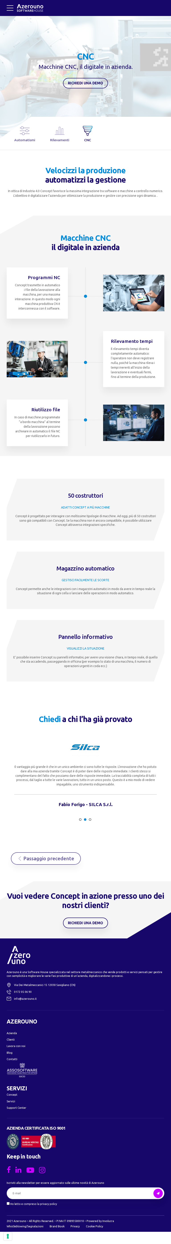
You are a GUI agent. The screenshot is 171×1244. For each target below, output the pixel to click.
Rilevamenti (59, 140)
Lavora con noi (16, 1046)
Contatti (12, 1059)
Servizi (11, 1101)
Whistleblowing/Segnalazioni (25, 1226)
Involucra (108, 1221)
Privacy (75, 1226)
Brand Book (57, 1226)
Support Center (16, 1107)
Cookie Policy (94, 1226)
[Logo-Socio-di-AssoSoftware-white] (22, 1070)
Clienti (11, 1039)
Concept (12, 1094)
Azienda (12, 1033)
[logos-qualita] (31, 1142)
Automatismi (24, 140)
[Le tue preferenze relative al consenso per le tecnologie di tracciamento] (8, 1236)
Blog (9, 1052)
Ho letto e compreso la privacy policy (33, 1203)
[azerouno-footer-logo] (19, 955)
